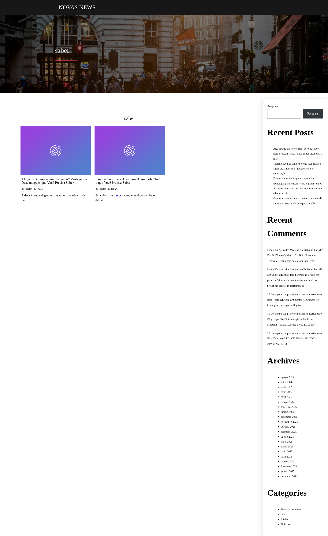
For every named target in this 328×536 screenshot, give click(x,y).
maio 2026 (286, 392)
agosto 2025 (287, 436)
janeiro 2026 (287, 411)
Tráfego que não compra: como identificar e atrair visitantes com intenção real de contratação (297, 168)
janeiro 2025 (287, 471)
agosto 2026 (287, 377)
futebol (285, 519)
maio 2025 (286, 451)
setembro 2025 (289, 431)
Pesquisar (273, 106)
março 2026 (287, 402)
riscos (117, 195)
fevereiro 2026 (289, 407)
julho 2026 (287, 382)
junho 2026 (287, 387)
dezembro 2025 (289, 416)
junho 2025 (287, 446)
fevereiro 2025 (289, 466)
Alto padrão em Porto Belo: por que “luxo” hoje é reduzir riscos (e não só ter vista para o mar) (297, 153)
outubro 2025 (288, 426)
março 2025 (287, 461)
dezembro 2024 (289, 476)
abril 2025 (286, 456)
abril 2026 (286, 397)
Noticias (285, 524)
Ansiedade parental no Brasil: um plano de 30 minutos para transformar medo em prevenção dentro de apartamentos (293, 280)
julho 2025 (287, 441)
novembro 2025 (289, 421)
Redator (28, 189)
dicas (283, 514)
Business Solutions (291, 509)
